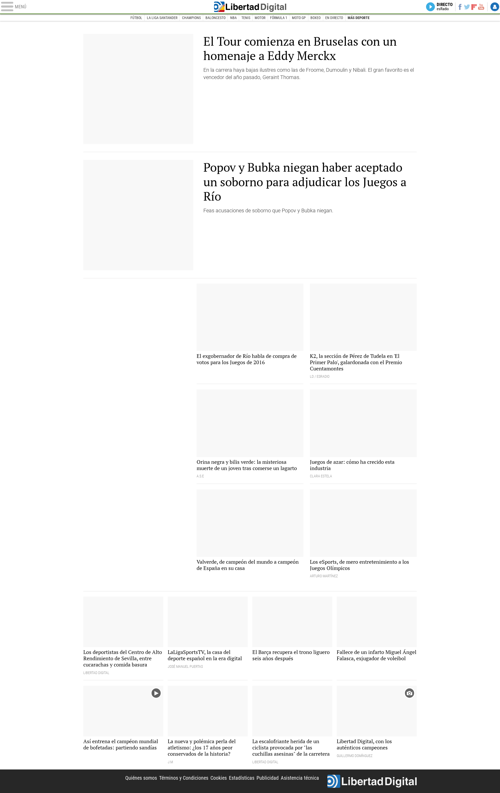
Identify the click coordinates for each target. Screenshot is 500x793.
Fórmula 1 (278, 18)
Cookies (218, 778)
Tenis (245, 18)
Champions (191, 18)
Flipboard (474, 6)
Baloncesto (215, 18)
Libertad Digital (250, 7)
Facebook (459, 6)
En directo (334, 18)
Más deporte (359, 18)
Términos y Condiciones (183, 778)
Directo (445, 6)
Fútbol (136, 18)
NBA (233, 18)
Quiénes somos (141, 778)
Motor (260, 18)
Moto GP (299, 18)
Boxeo (315, 18)
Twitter (467, 6)
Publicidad (268, 778)
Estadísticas (241, 778)
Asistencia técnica (300, 778)
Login (494, 6)
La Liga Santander (162, 18)
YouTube (481, 6)
